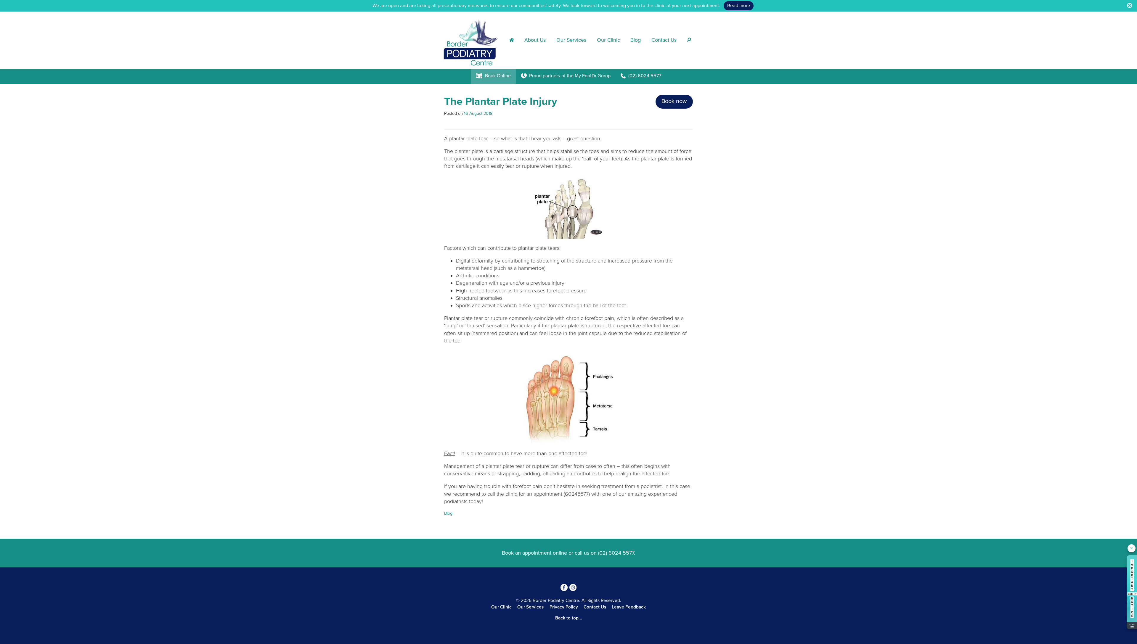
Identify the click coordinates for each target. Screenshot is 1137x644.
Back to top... (568, 618)
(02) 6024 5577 (616, 553)
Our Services (571, 40)
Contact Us (664, 40)
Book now (674, 101)
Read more (738, 6)
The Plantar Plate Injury (500, 101)
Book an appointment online (534, 553)
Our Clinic (608, 40)
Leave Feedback (629, 607)
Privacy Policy (564, 607)
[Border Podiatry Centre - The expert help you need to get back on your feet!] (472, 39)
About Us (535, 40)
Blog (635, 40)
